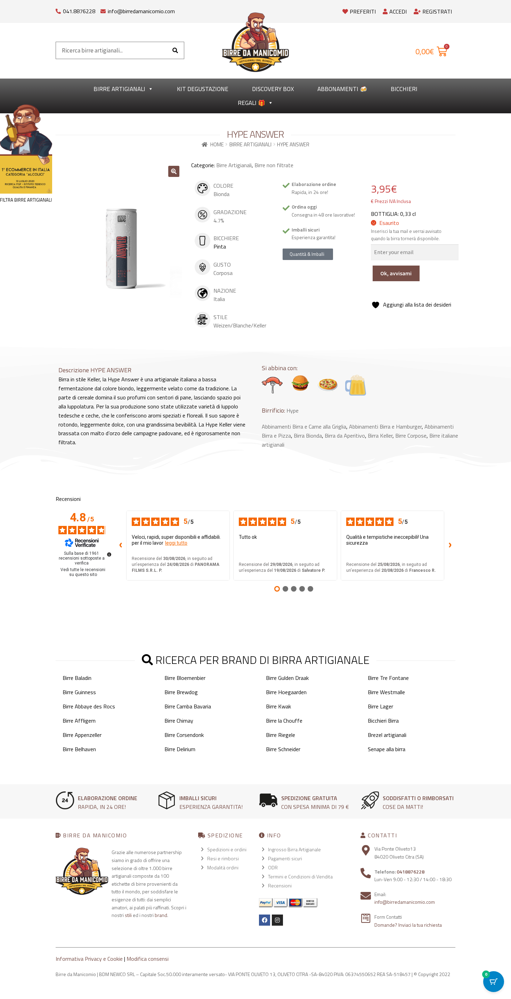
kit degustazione (202, 89)
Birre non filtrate (273, 165)
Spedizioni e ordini (226, 849)
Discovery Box (273, 89)
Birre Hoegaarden (286, 692)
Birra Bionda (308, 435)
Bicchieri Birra (383, 720)
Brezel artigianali (387, 735)
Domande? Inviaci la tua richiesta (408, 924)
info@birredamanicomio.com (141, 11)
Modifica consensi (148, 959)
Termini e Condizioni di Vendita (300, 876)
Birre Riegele (280, 735)
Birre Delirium (179, 749)
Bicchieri (404, 89)
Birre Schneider (283, 749)
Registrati (437, 11)
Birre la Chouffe (284, 720)
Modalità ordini (222, 867)
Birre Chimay (178, 720)
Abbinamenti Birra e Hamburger (385, 426)
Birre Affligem (79, 720)
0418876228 (410, 871)
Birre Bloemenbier (184, 678)
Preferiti (363, 11)
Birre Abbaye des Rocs (89, 706)
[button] (173, 171)
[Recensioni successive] (450, 545)
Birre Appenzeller (82, 735)
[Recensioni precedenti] (120, 545)
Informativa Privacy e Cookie (89, 959)
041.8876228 (79, 11)
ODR (273, 867)
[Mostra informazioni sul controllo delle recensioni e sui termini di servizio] (109, 554)
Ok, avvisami (396, 273)
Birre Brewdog (181, 692)
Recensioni (280, 885)
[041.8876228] (58, 9)
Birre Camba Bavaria (187, 706)
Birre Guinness (79, 692)
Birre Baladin (77, 678)
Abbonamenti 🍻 (342, 89)
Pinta (219, 246)
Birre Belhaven (79, 749)
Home (217, 144)
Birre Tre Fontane (388, 678)
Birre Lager (380, 706)
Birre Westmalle (386, 692)
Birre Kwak (278, 706)
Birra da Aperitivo (345, 435)
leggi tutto (176, 543)
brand (161, 915)
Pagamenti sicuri (285, 858)
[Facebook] (264, 920)
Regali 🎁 (251, 102)
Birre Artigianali (119, 89)
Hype (292, 410)
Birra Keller (380, 435)
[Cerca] (175, 50)
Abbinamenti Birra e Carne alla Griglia (304, 426)
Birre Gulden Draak (287, 678)
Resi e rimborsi (223, 858)
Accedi (398, 11)
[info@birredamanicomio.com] (103, 9)
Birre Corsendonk (184, 735)
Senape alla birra (386, 749)
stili (128, 915)
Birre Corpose (411, 435)
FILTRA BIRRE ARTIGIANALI (26, 199)
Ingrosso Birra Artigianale (294, 849)
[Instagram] (277, 920)
